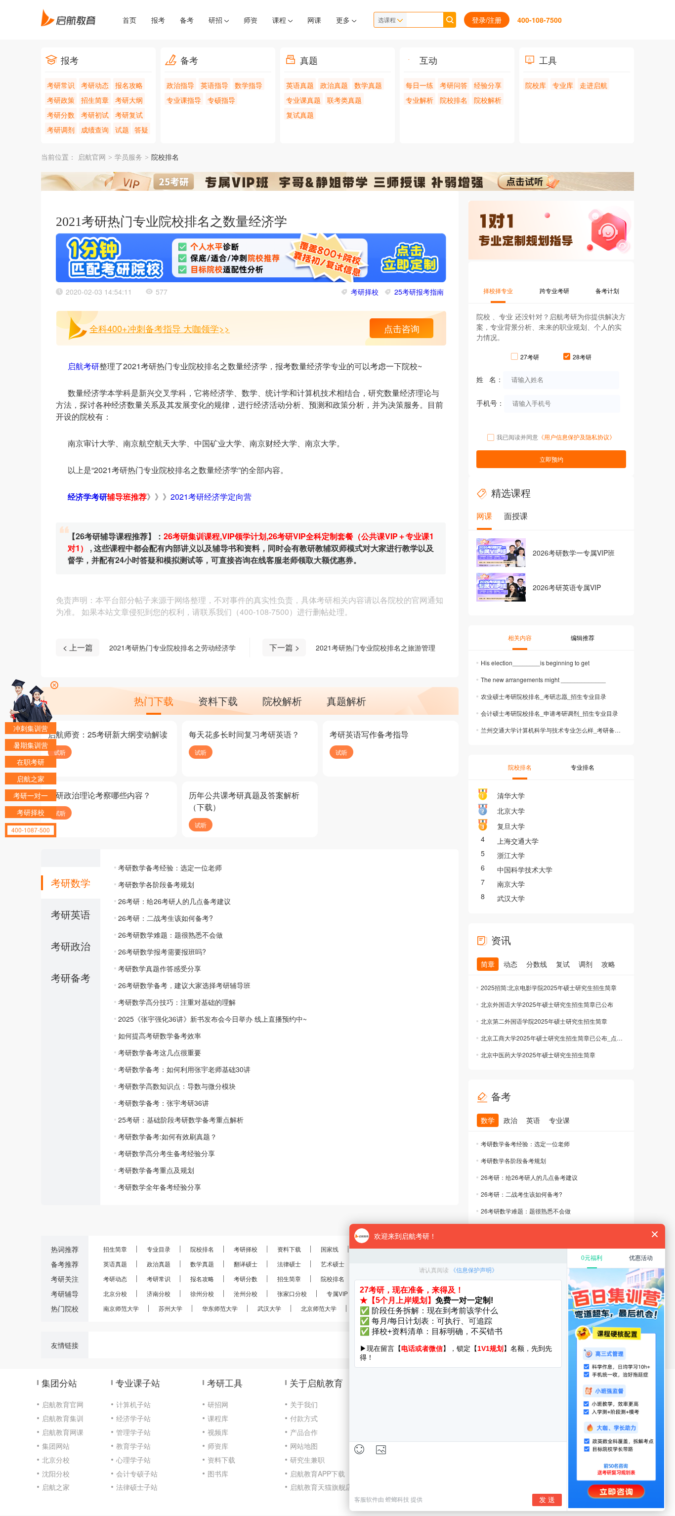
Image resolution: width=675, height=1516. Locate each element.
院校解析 (488, 100)
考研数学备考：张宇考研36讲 (163, 1102)
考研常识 (61, 85)
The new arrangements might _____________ (543, 679)
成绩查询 (95, 129)
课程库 (218, 1418)
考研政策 (61, 100)
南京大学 (511, 884)
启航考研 (83, 366)
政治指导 (180, 85)
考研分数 (61, 115)
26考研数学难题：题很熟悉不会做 (170, 934)
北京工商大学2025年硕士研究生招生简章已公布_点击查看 (552, 1038)
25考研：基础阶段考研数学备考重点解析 (181, 1119)
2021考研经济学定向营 (211, 496)
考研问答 (453, 85)
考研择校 (365, 291)
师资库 (218, 1445)
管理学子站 (133, 1432)
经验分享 (488, 85)
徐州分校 (202, 1293)
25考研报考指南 (419, 291)
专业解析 (419, 100)
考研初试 (95, 115)
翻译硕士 (245, 1263)
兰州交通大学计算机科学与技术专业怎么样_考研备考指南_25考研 (552, 730)
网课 (314, 20)
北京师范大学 (319, 1308)
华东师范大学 (220, 1308)
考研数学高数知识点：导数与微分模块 (177, 1086)
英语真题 (300, 85)
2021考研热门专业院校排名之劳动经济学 (172, 647)
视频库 (218, 1432)
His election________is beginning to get (535, 662)
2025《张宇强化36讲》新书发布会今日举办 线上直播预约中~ (212, 1018)
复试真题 (300, 115)
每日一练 (419, 85)
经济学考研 (87, 496)
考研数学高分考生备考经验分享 (166, 1153)
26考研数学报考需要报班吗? (162, 951)
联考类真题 (344, 100)
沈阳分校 (56, 1473)
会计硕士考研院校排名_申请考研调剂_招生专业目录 (549, 713)
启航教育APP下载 (317, 1473)
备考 (187, 20)
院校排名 (453, 100)
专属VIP (337, 1293)
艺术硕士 (332, 1263)
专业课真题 (303, 100)
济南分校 (158, 1293)
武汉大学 (511, 898)
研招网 (218, 1404)
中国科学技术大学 (524, 869)
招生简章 (95, 100)
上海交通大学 (518, 841)
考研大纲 (129, 100)
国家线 (329, 1249)
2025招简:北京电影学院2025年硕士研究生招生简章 (549, 987)
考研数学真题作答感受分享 (159, 968)
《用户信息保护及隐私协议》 (576, 437)
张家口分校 (292, 1293)
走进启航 (593, 85)
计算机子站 (133, 1404)
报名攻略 (129, 85)
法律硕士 (289, 1263)
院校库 (535, 85)
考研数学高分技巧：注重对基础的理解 (177, 1001)
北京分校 (115, 1293)
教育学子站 (133, 1445)
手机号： (490, 402)
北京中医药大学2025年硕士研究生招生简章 (538, 1054)
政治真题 (334, 85)
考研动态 (95, 85)
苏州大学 (170, 1308)
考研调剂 (61, 129)
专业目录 (158, 1249)
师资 (250, 20)
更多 (344, 20)
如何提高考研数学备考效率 (159, 1035)
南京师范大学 (121, 1308)
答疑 (141, 129)
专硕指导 (221, 100)
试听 (60, 752)
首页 (129, 20)
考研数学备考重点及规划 (156, 1170)
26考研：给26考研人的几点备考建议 (174, 901)
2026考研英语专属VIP (567, 587)
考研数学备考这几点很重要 (159, 1052)
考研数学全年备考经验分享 (159, 1186)
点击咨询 (402, 328)
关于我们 (304, 1404)
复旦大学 (511, 826)
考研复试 (129, 115)
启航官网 (92, 157)
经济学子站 (133, 1418)
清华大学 (511, 795)
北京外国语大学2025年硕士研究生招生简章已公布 (547, 1004)
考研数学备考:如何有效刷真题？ (167, 1136)
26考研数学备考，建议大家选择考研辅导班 (184, 985)
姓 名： (489, 379)
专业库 (562, 85)
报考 (158, 20)
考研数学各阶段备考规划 (156, 884)
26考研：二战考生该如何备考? (165, 917)
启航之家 (56, 1486)
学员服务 (128, 157)
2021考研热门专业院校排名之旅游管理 (375, 647)
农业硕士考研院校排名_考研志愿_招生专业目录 (543, 696)
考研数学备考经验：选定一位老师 (170, 867)
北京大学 (511, 811)
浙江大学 (511, 855)
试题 (122, 129)
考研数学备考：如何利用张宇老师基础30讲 (184, 1069)
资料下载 (289, 1249)
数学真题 (368, 85)
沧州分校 (245, 1293)
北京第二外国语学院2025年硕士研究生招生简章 (544, 1021)
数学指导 (248, 85)
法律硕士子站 (137, 1486)
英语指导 (214, 85)
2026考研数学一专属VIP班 (574, 553)
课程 (280, 20)
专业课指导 (184, 100)
